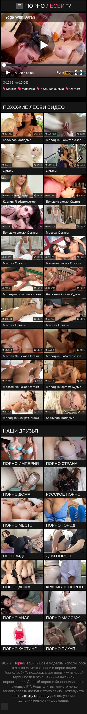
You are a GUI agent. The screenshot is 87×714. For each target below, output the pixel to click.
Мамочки (28, 89)
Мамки (11, 89)
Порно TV (48, 5)
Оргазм (74, 89)
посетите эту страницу (30, 695)
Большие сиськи (52, 89)
